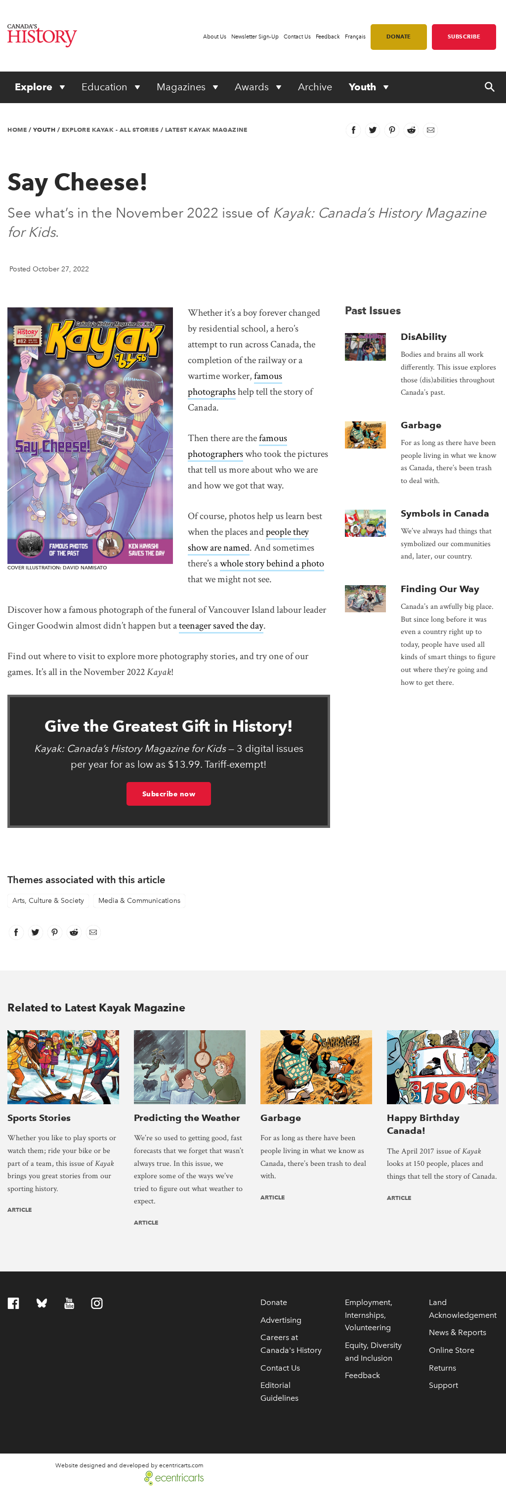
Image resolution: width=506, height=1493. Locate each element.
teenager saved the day (221, 625)
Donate (398, 36)
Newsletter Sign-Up (255, 37)
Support (443, 1385)
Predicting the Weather (187, 1117)
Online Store (451, 1350)
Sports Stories (39, 1117)
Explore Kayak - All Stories (110, 129)
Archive (315, 87)
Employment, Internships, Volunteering (368, 1315)
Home (17, 129)
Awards (253, 87)
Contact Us (297, 37)
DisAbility (424, 336)
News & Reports (457, 1332)
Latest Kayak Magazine (206, 129)
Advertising (280, 1320)
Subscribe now (169, 794)
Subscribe (464, 36)
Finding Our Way (440, 589)
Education (106, 87)
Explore (35, 87)
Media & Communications (139, 900)
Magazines (182, 87)
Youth (364, 87)
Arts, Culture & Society (48, 900)
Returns (442, 1368)
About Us (214, 37)
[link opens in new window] (170, 1477)
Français (355, 37)
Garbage (421, 425)
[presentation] (365, 347)
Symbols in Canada (445, 513)
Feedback (328, 37)
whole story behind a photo (272, 563)
